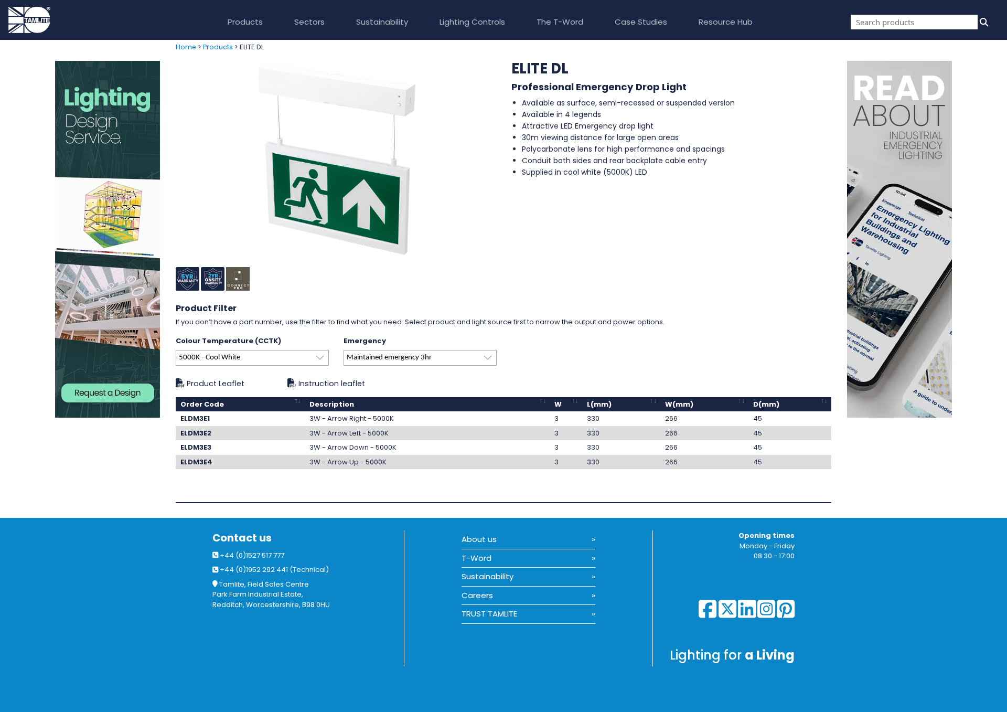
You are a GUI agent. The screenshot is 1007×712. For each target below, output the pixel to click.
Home (186, 46)
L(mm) (599, 404)
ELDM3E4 (196, 462)
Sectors (309, 21)
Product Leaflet (214, 383)
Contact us (242, 538)
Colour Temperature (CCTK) (228, 341)
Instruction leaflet (330, 383)
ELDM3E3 (195, 447)
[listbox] (252, 358)
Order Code (202, 404)
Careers (477, 595)
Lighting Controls (472, 21)
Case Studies (641, 21)
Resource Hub (726, 21)
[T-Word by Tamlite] (927, 239)
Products (245, 21)
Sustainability (382, 21)
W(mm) (679, 404)
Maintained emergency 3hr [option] (389, 358)
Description (331, 404)
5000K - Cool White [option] (209, 358)
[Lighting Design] (84, 239)
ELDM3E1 (195, 418)
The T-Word (560, 21)
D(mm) (766, 404)
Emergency (365, 341)
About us (479, 539)
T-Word (476, 558)
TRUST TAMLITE (489, 613)
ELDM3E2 (195, 433)
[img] (983, 22)
